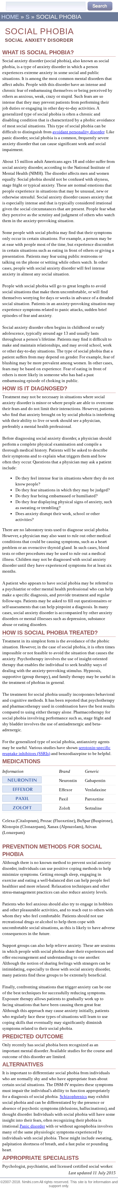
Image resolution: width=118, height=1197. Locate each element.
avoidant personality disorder (78, 131)
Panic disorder (32, 1126)
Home (10, 16)
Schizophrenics (73, 1096)
